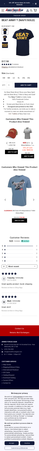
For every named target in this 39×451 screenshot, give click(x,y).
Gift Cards (6, 372)
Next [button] (32, 143)
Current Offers (8, 380)
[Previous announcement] (4, 4)
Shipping (5, 67)
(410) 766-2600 (9, 349)
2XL (23, 78)
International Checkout (11, 370)
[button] (7, 64)
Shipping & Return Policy (11, 367)
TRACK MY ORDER (19, 15)
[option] (19, 4)
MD (9, 78)
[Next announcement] (33, 4)
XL (19, 78)
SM (4, 78)
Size (8, 73)
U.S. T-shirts (13, 114)
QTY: (4, 85)
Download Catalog (9, 378)
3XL (28, 78)
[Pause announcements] (36, 4)
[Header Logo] (14, 10)
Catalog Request (8, 375)
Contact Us (19, 329)
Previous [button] (7, 143)
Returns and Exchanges (19, 333)
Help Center (7, 364)
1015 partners (17, 396)
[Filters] (4, 266)
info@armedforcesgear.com (13, 352)
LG (14, 78)
